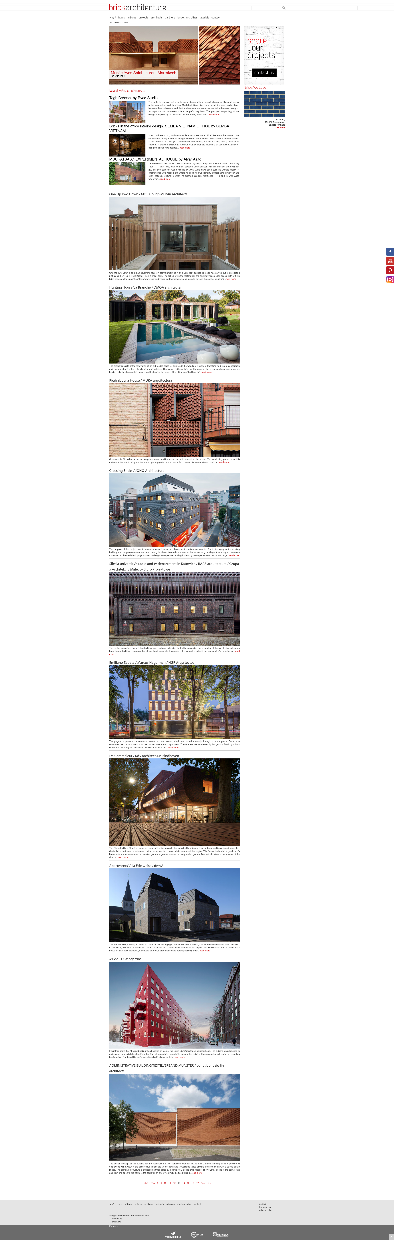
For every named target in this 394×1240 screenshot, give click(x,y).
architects (157, 17)
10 (165, 1182)
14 (183, 1182)
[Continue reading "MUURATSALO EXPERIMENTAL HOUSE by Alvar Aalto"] (129, 172)
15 (188, 1182)
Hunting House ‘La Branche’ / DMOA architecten (145, 287)
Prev (153, 1182)
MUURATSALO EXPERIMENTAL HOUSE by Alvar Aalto (155, 159)
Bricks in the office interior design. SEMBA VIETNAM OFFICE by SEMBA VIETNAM (169, 128)
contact (215, 17)
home (121, 17)
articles (131, 17)
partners (170, 17)
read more (214, 114)
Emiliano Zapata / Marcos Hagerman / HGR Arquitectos (151, 662)
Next (203, 1182)
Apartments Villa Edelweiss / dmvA (136, 865)
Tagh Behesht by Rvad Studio (133, 97)
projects (143, 17)
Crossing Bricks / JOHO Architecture (136, 470)
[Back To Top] (391, 1236)
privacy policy (265, 1210)
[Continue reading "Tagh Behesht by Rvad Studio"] (129, 111)
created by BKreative (117, 1220)
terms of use (265, 1206)
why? (112, 17)
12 (174, 1182)
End (209, 1182)
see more (280, 127)
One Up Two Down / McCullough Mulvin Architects (148, 194)
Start (146, 1182)
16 (193, 1182)
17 (197, 1182)
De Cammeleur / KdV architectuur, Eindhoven (144, 755)
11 (170, 1182)
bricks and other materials (193, 17)
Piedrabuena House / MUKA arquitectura (140, 380)
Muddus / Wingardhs (125, 959)
